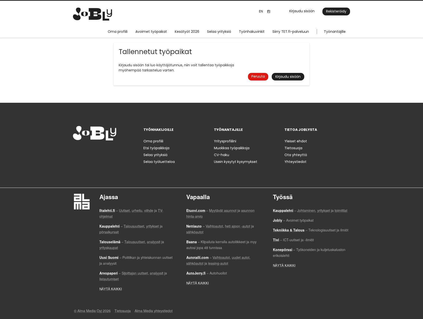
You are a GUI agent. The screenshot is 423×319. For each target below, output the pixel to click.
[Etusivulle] (92, 14)
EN (261, 11)
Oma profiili (118, 31)
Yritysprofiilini (225, 141)
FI (268, 11)
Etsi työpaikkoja (156, 148)
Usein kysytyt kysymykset (235, 161)
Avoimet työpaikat (151, 31)
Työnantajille (335, 31)
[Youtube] (108, 150)
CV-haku (221, 154)
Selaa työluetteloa (159, 161)
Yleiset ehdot (295, 141)
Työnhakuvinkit (252, 31)
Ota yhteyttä (295, 154)
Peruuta (258, 76)
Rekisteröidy (336, 11)
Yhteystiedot (295, 161)
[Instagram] (84, 150)
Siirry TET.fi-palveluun (290, 31)
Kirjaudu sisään (302, 11)
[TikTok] (100, 150)
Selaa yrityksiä (219, 31)
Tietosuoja (293, 148)
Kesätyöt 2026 (187, 31)
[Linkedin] (92, 150)
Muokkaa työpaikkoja (231, 148)
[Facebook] (76, 150)
